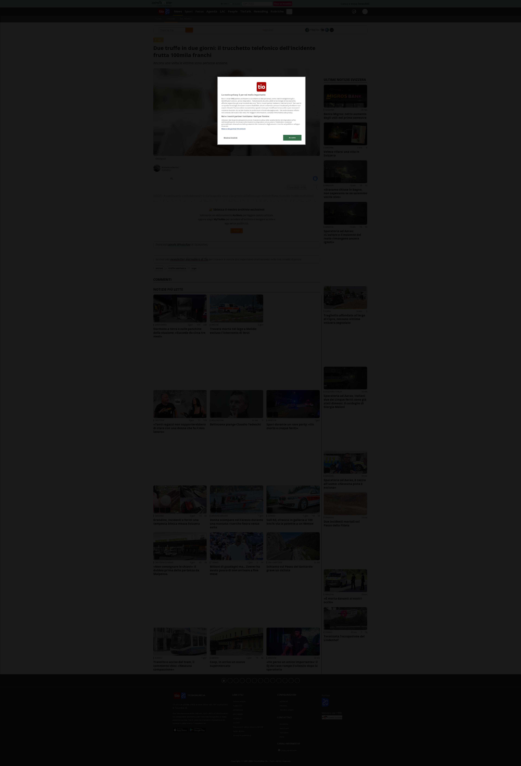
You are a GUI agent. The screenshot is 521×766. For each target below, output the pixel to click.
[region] (261, 111)
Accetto (292, 138)
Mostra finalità (230, 138)
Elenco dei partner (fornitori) (233, 129)
